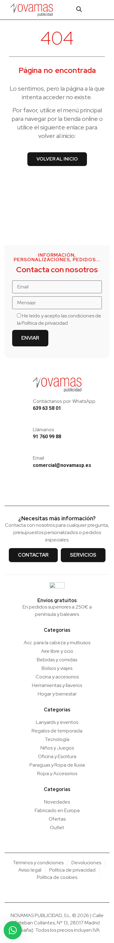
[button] (104, 9)
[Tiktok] (66, 490)
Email (38, 458)
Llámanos (43, 429)
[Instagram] (48, 490)
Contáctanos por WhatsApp (64, 401)
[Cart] (91, 9)
